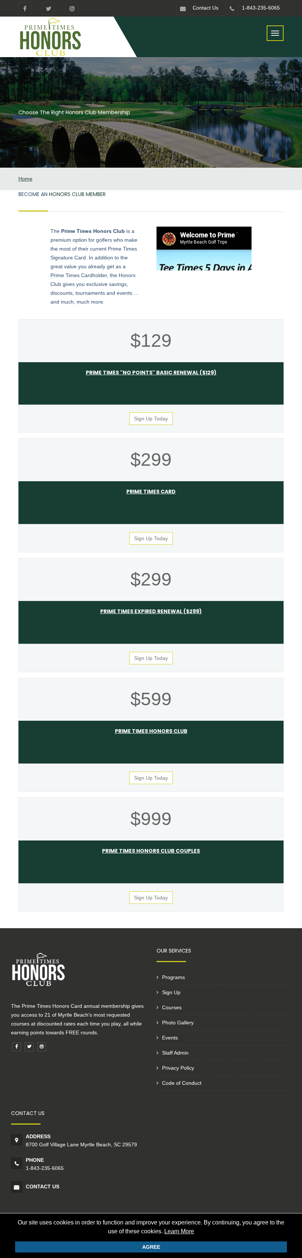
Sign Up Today (151, 419)
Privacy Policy (178, 1068)
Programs (173, 977)
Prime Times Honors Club (151, 731)
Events (170, 1038)
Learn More (179, 1231)
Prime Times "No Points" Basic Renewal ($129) (151, 372)
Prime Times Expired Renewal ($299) (151, 611)
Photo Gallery (178, 1022)
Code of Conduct (181, 1083)
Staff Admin (175, 1053)
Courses (172, 1007)
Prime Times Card (151, 491)
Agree (151, 1247)
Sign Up (171, 992)
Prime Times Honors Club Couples (151, 851)
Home (25, 179)
